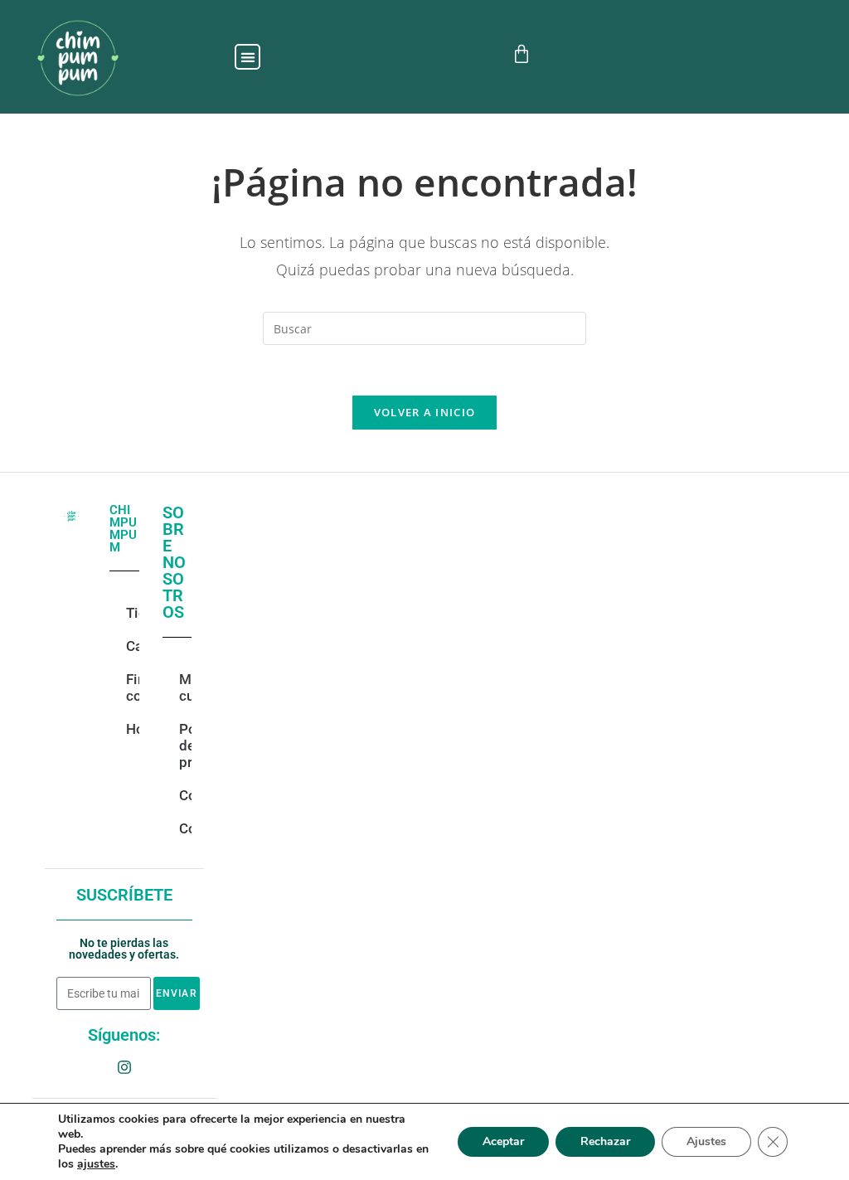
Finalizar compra (134, 687)
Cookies (187, 828)
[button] (247, 57)
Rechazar (605, 1141)
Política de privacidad (187, 745)
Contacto (187, 795)
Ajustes (706, 1141)
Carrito (134, 646)
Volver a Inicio (425, 412)
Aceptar (503, 1141)
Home (134, 729)
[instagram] (124, 1067)
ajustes (96, 1164)
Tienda (134, 613)
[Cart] (521, 54)
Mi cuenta (187, 687)
